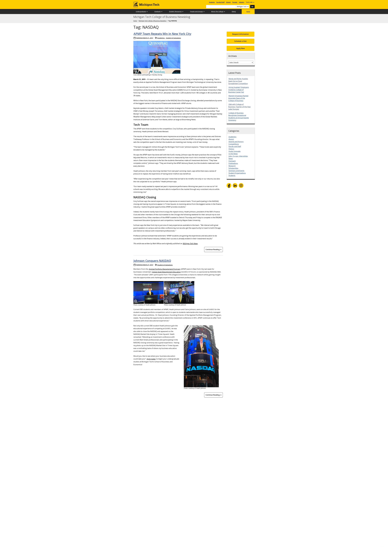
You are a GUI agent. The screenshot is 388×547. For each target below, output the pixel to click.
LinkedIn (235, 185)
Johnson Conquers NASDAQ (152, 261)
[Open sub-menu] (254, 2)
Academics (161, 38)
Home (135, 21)
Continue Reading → (213, 249)
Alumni (228, 2)
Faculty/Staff (220, 2)
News (231, 158)
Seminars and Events (236, 171)
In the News (233, 154)
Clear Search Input (234, 6)
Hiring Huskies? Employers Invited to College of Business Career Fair (238, 89)
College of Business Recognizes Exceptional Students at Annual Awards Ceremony (238, 116)
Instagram (241, 185)
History (231, 149)
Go (252, 7)
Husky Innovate (234, 151)
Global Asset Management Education (166, 272)
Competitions (234, 144)
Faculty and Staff (235, 146)
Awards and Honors (236, 141)
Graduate (157, 11)
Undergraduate (141, 11)
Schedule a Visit (240, 41)
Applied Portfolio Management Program (164, 269)
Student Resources (175, 11)
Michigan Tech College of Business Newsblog (161, 17)
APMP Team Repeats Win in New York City (162, 34)
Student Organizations (173, 38)
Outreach (232, 161)
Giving (234, 11)
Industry (241, 2)
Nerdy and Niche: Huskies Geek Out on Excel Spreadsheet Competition (238, 81)
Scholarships (233, 168)
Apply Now (240, 48)
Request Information (240, 34)
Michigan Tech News (190, 243)
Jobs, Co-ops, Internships (238, 156)
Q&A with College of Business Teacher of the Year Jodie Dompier (239, 106)
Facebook (229, 185)
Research (232, 166)
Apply (248, 11)
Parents (234, 2)
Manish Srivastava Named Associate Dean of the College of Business (238, 98)
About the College (217, 11)
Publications (233, 163)
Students (212, 2)
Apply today (151, 359)
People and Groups (196, 11)
